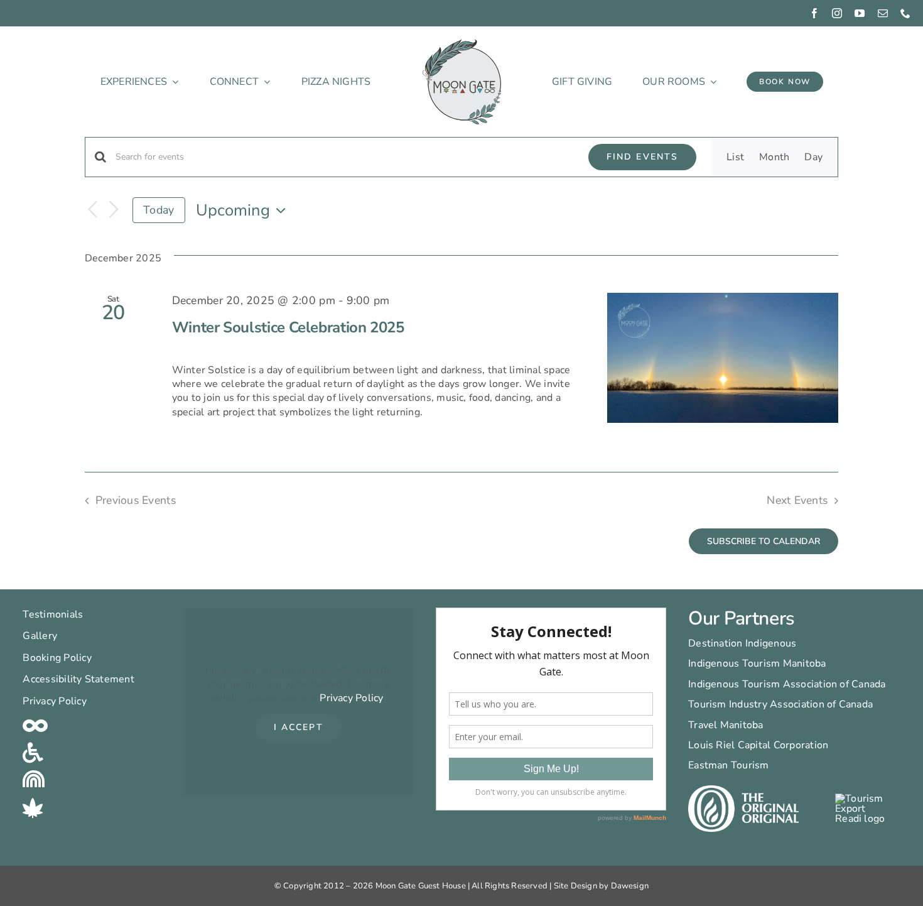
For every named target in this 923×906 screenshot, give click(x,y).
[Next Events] (113, 210)
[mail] (883, 13)
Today (158, 209)
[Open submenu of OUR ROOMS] (710, 82)
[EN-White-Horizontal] (743, 790)
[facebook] (814, 13)
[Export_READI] (861, 798)
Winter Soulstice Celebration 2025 (288, 327)
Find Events (642, 157)
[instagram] (837, 13)
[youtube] (860, 13)
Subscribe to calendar (763, 541)
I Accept (298, 727)
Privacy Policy (351, 698)
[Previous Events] (92, 210)
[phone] (905, 13)
